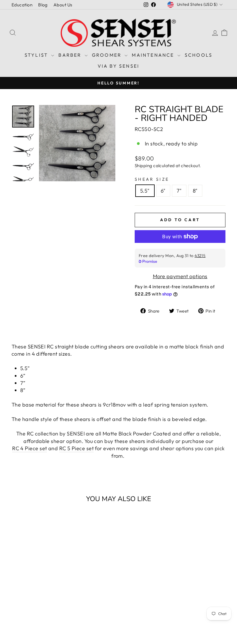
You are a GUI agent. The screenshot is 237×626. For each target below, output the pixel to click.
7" (179, 190)
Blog (43, 5)
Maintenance (154, 55)
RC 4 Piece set (29, 448)
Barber (70, 55)
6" (163, 190)
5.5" (145, 190)
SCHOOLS (198, 55)
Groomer (107, 55)
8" (195, 190)
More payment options (180, 276)
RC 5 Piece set (76, 448)
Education (22, 5)
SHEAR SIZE (152, 179)
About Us (62, 5)
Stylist (37, 55)
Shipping (143, 165)
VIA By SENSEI (119, 66)
